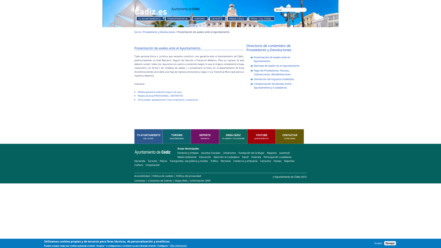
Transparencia (177, 18)
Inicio (137, 32)
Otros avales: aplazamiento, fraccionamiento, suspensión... (169, 99)
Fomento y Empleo (188, 152)
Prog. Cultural (261, 18)
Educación (205, 157)
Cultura (138, 165)
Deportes (289, 161)
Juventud (284, 152)
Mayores (272, 152)
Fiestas (277, 161)
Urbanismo (229, 152)
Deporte (217, 18)
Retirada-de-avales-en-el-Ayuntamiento (276, 65)
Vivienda (256, 157)
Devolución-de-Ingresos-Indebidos (274, 79)
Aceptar (378, 243)
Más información (178, 246)
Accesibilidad (142, 176)
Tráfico (214, 161)
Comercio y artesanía (245, 161)
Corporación (153, 165)
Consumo (265, 161)
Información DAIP (200, 180)
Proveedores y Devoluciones (159, 32)
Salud (245, 157)
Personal (226, 161)
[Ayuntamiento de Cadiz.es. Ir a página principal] (185, 9)
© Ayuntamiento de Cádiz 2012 (290, 176)
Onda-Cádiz (236, 18)
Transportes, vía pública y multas (189, 161)
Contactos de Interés (160, 180)
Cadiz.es (150, 11)
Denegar (390, 243)
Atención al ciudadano (226, 157)
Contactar (140, 180)
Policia (163, 161)
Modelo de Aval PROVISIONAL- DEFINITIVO (160, 95)
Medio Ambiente (187, 157)
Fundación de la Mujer (251, 152)
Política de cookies (162, 176)
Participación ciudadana (277, 157)
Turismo (199, 18)
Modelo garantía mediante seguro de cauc (160, 91)
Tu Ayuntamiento (149, 18)
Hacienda (139, 161)
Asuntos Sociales (210, 152)
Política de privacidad (188, 176)
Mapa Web (181, 180)
